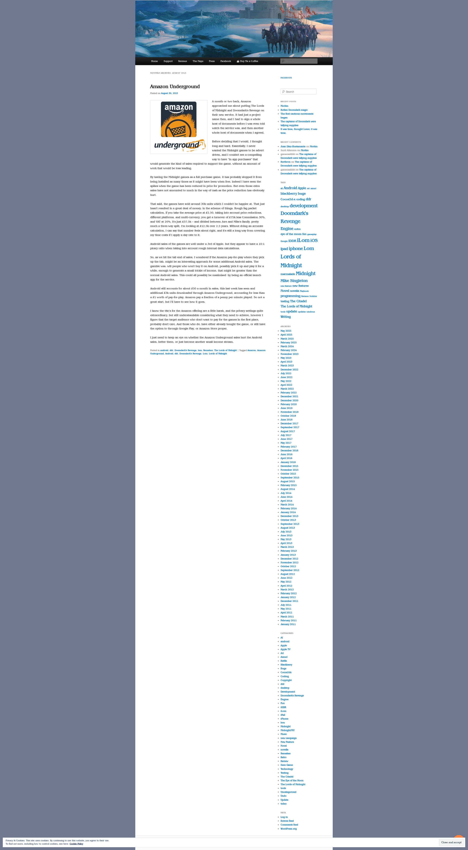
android (164, 350)
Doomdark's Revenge (186, 350)
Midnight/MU (288, 730)
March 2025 (287, 338)
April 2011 (286, 612)
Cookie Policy (76, 844)
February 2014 (289, 508)
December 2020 (289, 400)
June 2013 (286, 535)
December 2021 (289, 396)
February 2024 (289, 350)
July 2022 (286, 373)
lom (200, 350)
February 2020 (289, 404)
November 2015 (290, 469)
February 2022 (289, 392)
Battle (284, 660)
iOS (314, 240)
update (291, 311)
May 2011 (286, 608)
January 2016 (288, 462)
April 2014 (286, 500)
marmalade (288, 274)
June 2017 (286, 439)
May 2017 (286, 442)
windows (311, 312)
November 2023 (290, 354)
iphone (296, 248)
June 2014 (286, 497)
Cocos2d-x (288, 199)
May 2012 (286, 581)
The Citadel (298, 301)
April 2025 (286, 334)
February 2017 (289, 446)
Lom (205, 353)
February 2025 (289, 342)
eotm (297, 229)
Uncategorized (288, 792)
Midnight (306, 273)
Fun (283, 703)
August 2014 (288, 489)
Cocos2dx (286, 672)
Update (284, 799)
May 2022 (286, 381)
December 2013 (289, 516)
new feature (286, 286)
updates (302, 312)
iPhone (284, 718)
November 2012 (290, 562)
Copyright (286, 680)
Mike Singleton (294, 280)
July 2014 (286, 493)
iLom (303, 240)
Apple (302, 188)
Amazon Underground (175, 86)
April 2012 (286, 585)
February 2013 (289, 550)
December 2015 (289, 466)
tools (283, 312)
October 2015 (288, 473)
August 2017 (288, 431)
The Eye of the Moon (292, 780)
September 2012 (290, 570)
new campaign (289, 738)
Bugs (283, 668)
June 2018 (286, 419)
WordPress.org (289, 828)
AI (282, 637)
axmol (313, 188)
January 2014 (288, 512)
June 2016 (286, 454)
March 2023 (287, 365)
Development (288, 691)
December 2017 (289, 423)
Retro (283, 757)
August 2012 (288, 574)
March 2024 (287, 346)
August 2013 (288, 527)
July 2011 (286, 605)
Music (284, 734)
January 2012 (288, 597)
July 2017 (286, 435)
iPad (283, 715)
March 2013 (287, 547)
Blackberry (286, 664)
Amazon (252, 350)
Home (154, 61)
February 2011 (289, 620)
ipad (284, 248)
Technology (287, 769)
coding (300, 199)
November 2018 (290, 412)
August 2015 (288, 481)
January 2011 (288, 624)
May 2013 (286, 539)
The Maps (198, 61)
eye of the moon (291, 234)
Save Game (287, 765)
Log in (284, 817)
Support (168, 61)
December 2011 (289, 601)
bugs (302, 193)
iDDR (292, 241)
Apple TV (285, 649)
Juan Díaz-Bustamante (293, 146)
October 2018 (288, 415)
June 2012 (286, 577)
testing (285, 301)
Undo (283, 795)
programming (290, 296)
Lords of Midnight (218, 353)
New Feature (287, 742)
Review (284, 761)
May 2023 (286, 357)
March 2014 (287, 504)
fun (304, 234)
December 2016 (289, 450)
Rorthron (285, 161)
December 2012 (289, 558)
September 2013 (290, 524)
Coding (285, 676)
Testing (284, 772)
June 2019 (286, 408)
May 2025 (286, 330)
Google (284, 241)
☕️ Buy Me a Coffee (247, 61)
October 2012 (288, 566)
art (308, 188)
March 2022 (287, 388)
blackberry (289, 193)
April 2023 (286, 361)
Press (212, 61)
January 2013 (288, 554)
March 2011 (287, 616)
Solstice (313, 296)
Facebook (225, 61)
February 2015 (289, 485)
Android (169, 353)
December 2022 (289, 369)
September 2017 (290, 427)
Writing (286, 317)
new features (300, 285)
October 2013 (288, 520)
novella (294, 291)
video (284, 803)
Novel (285, 291)
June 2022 (286, 377)
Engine (287, 228)
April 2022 (286, 385)
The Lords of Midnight (225, 350)
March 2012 (287, 589)
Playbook (304, 291)
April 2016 (286, 458)
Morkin (284, 106)
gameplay (311, 234)
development (304, 205)
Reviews (182, 61)
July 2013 (286, 531)
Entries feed (287, 820)
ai (282, 188)
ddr (171, 350)
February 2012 (289, 593)
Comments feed (289, 824)
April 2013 (286, 543)
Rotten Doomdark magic (294, 110)
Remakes (208, 350)
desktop (285, 206)
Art (282, 653)
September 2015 (290, 477)
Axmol (284, 657)
